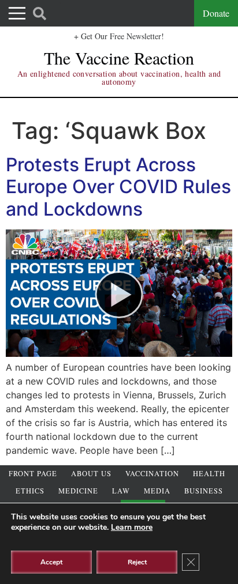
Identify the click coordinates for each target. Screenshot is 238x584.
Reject (137, 562)
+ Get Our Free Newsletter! (119, 36)
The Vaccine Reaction (119, 57)
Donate (216, 13)
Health (209, 473)
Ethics (30, 491)
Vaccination (152, 473)
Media (157, 491)
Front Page (33, 473)
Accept (51, 562)
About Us (91, 473)
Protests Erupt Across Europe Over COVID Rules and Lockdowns (118, 186)
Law (121, 491)
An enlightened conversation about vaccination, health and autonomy (119, 77)
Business (203, 491)
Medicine (78, 491)
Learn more (132, 527)
